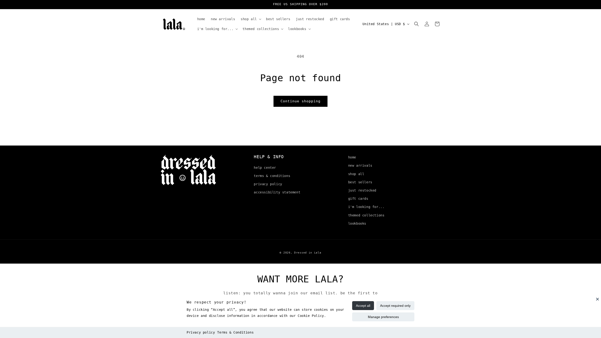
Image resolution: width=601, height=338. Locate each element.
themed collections (366, 215)
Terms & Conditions (235, 332)
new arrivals (360, 165)
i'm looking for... (366, 207)
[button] (250, 19)
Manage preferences (383, 317)
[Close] (597, 299)
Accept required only (395, 305)
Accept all (363, 305)
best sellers (360, 182)
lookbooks (357, 223)
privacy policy (268, 184)
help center (265, 167)
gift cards (358, 198)
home (352, 157)
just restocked (362, 190)
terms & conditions (272, 176)
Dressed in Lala (307, 252)
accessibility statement (277, 192)
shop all (356, 174)
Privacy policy (201, 332)
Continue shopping (300, 101)
